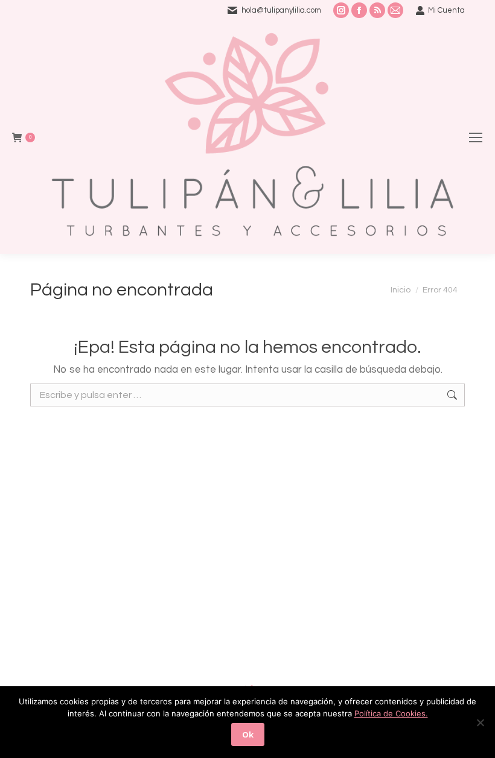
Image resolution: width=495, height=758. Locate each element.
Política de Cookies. (391, 713)
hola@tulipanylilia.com (281, 10)
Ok (248, 734)
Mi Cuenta (446, 10)
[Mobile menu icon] (475, 137)
